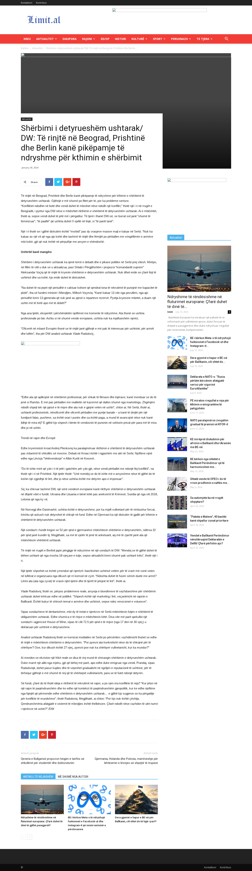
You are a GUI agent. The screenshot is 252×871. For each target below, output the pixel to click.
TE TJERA (203, 39)
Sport (157, 39)
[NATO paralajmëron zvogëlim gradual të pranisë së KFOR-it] (177, 425)
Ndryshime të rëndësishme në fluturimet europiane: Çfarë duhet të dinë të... (197, 301)
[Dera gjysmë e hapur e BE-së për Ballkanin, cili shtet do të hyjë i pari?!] (136, 799)
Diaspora (70, 39)
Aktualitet (45, 39)
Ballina (24, 48)
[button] (226, 39)
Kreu (27, 39)
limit (170, 311)
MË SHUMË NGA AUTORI (73, 776)
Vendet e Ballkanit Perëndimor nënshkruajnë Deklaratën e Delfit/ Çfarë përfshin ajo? (209, 539)
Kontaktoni (26, 2)
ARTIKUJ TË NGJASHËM (38, 776)
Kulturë (138, 39)
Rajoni (87, 39)
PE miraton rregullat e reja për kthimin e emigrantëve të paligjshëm (209, 404)
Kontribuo (41, 2)
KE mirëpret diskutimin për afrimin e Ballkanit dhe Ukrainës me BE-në (210, 443)
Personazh (179, 39)
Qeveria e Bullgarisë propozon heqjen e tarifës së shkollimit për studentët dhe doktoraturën (52, 761)
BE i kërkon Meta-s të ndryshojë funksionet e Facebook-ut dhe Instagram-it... (210, 341)
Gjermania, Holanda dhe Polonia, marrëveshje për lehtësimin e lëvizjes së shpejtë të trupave (126, 761)
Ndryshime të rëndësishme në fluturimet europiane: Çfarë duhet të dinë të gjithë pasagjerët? (42, 821)
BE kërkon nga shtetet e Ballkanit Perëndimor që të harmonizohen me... (207, 463)
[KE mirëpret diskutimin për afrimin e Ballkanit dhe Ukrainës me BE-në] (177, 444)
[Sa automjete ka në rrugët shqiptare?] (177, 503)
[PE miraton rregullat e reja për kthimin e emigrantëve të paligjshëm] (177, 405)
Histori (120, 39)
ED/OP (105, 39)
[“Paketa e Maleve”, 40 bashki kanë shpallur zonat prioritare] (177, 521)
